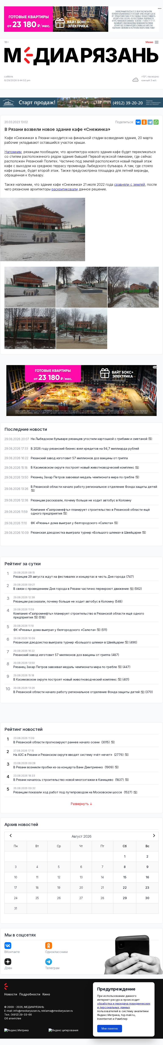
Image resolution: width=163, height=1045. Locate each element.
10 (15, 877)
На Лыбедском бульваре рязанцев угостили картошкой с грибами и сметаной (89, 439)
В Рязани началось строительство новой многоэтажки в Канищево (63, 779)
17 (15, 887)
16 (147, 877)
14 (102, 877)
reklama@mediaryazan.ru (57, 1010)
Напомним (12, 152)
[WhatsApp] (156, 122)
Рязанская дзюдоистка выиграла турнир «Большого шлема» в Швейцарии (86, 532)
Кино (46, 994)
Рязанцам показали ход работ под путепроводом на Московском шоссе (68, 792)
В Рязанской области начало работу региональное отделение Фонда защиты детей (94, 486)
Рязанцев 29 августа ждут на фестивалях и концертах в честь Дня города (69, 576)
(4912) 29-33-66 (21, 1014)
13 (81, 877)
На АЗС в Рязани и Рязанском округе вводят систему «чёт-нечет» (63, 754)
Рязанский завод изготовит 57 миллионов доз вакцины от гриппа (79, 458)
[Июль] (10, 836)
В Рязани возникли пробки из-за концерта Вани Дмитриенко (58, 767)
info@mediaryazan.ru (26, 1010)
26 (59, 898)
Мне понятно (109, 1028)
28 (102, 898)
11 (37, 877)
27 (81, 898)
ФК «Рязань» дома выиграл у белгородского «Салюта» (72, 523)
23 (147, 887)
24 (15, 898)
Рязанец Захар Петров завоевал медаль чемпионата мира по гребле (82, 477)
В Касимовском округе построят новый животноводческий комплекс (82, 467)
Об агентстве (12, 1018)
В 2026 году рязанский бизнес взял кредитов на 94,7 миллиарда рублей (85, 448)
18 (37, 887)
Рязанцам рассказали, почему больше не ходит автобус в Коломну (81, 500)
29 (125, 898)
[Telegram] (150, 122)
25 (37, 898)
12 (59, 877)
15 (124, 877)
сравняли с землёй (129, 184)
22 (125, 887)
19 (58, 887)
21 (102, 887)
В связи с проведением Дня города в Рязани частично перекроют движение (71, 588)
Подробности (29, 994)
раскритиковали (65, 189)
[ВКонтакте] (138, 122)
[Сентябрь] (153, 836)
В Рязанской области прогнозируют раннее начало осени (56, 742)
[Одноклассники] (144, 122)
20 (81, 887)
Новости (10, 994)
